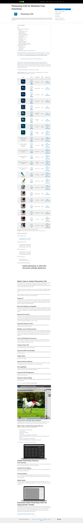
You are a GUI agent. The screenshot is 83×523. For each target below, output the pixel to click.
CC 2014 (31, 146)
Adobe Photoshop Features (22, 45)
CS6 (31, 152)
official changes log (31, 442)
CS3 (31, 169)
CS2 (31, 176)
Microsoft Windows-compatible (23, 31)
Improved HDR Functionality (23, 37)
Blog (61, 1)
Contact (49, 519)
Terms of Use (40, 519)
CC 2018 (31, 127)
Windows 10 (43, 52)
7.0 (31, 188)
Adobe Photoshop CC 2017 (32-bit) (25, 238)
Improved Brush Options (22, 39)
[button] (63, 1)
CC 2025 (31, 83)
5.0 (31, 201)
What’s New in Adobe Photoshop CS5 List (25, 44)
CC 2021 (31, 108)
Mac (55, 1)
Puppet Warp (21, 38)
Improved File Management (23, 41)
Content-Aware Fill (21, 36)
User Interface (21, 46)
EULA (36, 519)
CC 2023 (31, 96)
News (58, 1)
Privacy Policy (45, 519)
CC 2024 (31, 89)
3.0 (31, 214)
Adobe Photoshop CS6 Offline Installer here (34, 58)
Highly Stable (21, 49)
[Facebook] (57, 519)
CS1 (31, 182)
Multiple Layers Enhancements (23, 34)
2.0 (31, 220)
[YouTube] (60, 519)
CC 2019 (31, 121)
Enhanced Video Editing (22, 42)
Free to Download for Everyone (23, 35)
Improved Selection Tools (22, 33)
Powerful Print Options (22, 47)
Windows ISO (43, 1)
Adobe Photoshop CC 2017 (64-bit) (25, 239)
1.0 (31, 226)
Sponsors (41, 520)
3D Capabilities (21, 40)
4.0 (31, 207)
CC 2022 (31, 102)
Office (47, 1)
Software (51, 1)
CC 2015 (31, 140)
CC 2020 (31, 115)
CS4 (31, 164)
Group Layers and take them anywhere (24, 43)
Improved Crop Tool (22, 32)
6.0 (31, 195)
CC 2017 (31, 134)
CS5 (31, 158)
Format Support (21, 48)
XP (17, 54)
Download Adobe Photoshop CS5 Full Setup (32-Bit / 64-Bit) (26, 50)
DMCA (33, 519)
